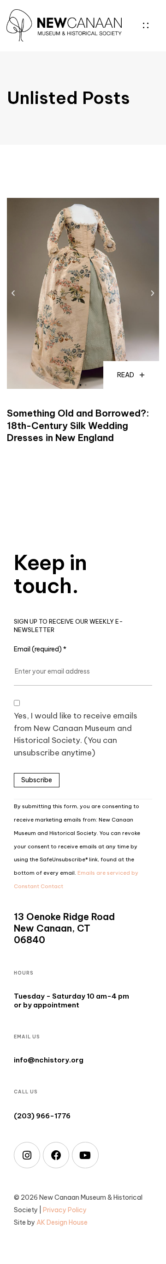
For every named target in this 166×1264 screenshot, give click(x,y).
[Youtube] (85, 1155)
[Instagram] (27, 1155)
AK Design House (62, 1222)
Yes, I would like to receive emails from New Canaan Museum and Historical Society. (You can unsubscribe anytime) (75, 734)
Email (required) (40, 649)
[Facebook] (56, 1155)
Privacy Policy (65, 1210)
